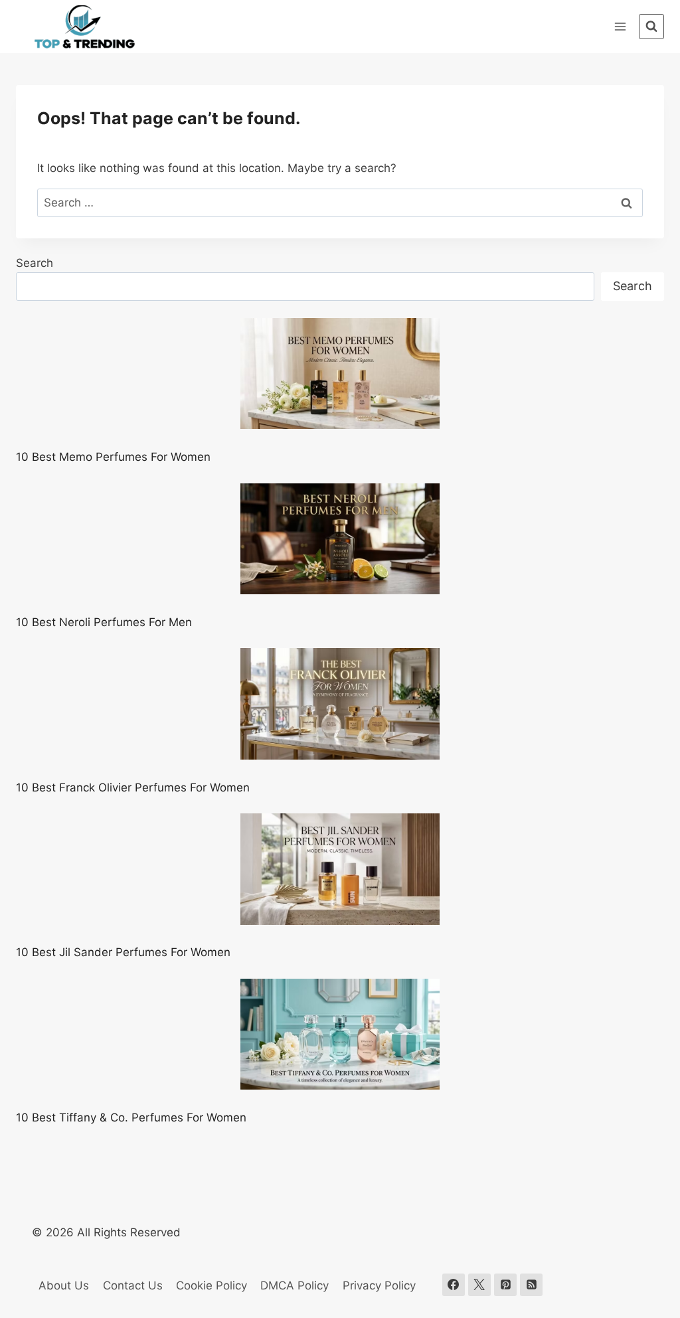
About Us (64, 1285)
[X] (479, 1285)
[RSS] (531, 1285)
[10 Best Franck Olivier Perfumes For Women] (340, 704)
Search (34, 263)
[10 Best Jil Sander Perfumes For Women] (340, 869)
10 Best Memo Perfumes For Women (113, 456)
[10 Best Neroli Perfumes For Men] (340, 539)
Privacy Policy (379, 1285)
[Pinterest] (505, 1285)
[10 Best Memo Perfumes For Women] (340, 374)
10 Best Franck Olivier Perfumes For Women (133, 787)
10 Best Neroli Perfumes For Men (104, 622)
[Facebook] (453, 1285)
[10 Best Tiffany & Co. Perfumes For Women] (340, 1034)
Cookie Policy (211, 1285)
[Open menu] (620, 26)
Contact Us (133, 1285)
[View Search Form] (651, 26)
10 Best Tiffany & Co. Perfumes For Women (131, 1117)
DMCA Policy (294, 1285)
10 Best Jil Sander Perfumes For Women (123, 952)
